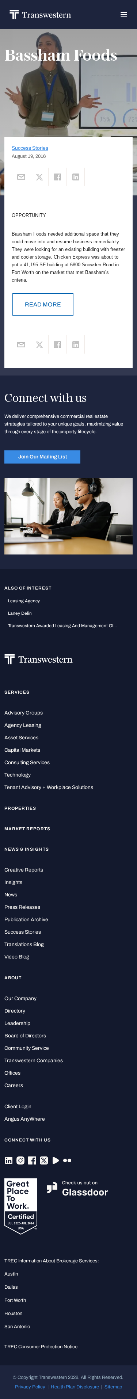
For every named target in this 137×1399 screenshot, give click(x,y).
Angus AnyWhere (24, 1119)
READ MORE (43, 304)
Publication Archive (26, 919)
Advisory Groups (23, 713)
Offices (12, 1073)
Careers (13, 1085)
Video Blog (16, 957)
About (13, 978)
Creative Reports (23, 870)
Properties (20, 808)
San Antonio (17, 1326)
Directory (14, 1011)
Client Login (17, 1106)
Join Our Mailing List (42, 457)
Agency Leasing (22, 725)
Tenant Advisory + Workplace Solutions (48, 787)
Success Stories (30, 148)
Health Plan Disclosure (75, 1387)
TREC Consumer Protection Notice (40, 1346)
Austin (11, 1274)
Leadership (17, 1023)
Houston (13, 1313)
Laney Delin (20, 613)
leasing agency (24, 601)
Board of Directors (25, 1035)
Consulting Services (27, 762)
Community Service (26, 1048)
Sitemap (113, 1387)
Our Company (20, 998)
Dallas (11, 1287)
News (10, 894)
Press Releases (22, 907)
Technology (17, 775)
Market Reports (27, 829)
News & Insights (26, 849)
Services (17, 692)
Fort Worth (15, 1300)
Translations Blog (24, 944)
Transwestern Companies (33, 1060)
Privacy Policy (30, 1387)
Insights (13, 882)
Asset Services (21, 737)
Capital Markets (22, 750)
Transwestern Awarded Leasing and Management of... (62, 626)
